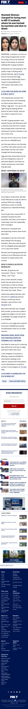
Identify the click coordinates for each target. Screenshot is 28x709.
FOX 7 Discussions (17, 607)
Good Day (16, 572)
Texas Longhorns (5, 643)
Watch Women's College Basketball (5, 677)
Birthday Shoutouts (15, 574)
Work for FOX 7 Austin (5, 627)
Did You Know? (16, 631)
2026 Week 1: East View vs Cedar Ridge (8, 523)
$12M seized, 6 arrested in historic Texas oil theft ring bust (17, 470)
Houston (4, 305)
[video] (23, 517)
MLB (2, 647)
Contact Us (4, 619)
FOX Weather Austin (4, 601)
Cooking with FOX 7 (17, 579)
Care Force (15, 604)
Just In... (3, 421)
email (20, 692)
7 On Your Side (16, 597)
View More (23, 421)
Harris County (19, 74)
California (13, 297)
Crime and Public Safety (17, 381)
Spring (18, 202)
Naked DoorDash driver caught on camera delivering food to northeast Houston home (9, 452)
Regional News (16, 642)
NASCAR (3, 648)
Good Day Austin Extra (5, 604)
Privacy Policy (15, 413)
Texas (20, 31)
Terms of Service (15, 414)
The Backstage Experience (4, 611)
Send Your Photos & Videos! (17, 625)
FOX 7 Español (4, 597)
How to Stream (5, 593)
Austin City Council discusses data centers (9, 529)
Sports (3, 641)
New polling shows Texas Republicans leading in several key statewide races (18, 477)
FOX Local (4, 591)
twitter (11, 692)
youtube (17, 692)
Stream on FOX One (4, 655)
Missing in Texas (17, 605)
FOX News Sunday (5, 584)
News (3, 572)
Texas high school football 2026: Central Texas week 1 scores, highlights (8, 425)
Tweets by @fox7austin (6, 565)
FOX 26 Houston (14, 31)
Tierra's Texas (4, 595)
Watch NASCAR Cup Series (5, 667)
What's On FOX (5, 618)
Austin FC (3, 645)
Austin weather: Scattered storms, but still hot (9, 543)
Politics (3, 579)
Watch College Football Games (5, 661)
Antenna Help (4, 637)
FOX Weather (16, 629)
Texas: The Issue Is (17, 601)
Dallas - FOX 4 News (16, 645)
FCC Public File (4, 633)
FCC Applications (5, 635)
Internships (3, 629)
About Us (4, 616)
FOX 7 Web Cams (17, 627)
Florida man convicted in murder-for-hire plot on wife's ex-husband (9, 437)
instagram (14, 692)
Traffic (2, 576)
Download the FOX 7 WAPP (17, 621)
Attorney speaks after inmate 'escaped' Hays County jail (8, 536)
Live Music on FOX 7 (17, 583)
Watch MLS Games (4, 683)
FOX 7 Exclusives (16, 592)
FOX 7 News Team (5, 624)
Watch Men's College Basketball (5, 673)
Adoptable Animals (17, 585)
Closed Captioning (5, 631)
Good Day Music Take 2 (5, 607)
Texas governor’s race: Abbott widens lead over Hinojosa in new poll (18, 463)
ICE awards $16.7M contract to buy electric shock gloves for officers (9, 444)
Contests (15, 587)
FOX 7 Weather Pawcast (16, 618)
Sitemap (3, 586)
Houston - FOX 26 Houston (17, 648)
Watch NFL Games (5, 658)
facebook (8, 692)
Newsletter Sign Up (5, 622)
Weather (16, 616)
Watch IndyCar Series (4, 670)
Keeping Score (16, 577)
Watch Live (21, 2)
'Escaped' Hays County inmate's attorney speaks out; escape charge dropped (9, 431)
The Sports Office (5, 599)
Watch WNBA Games (4, 680)
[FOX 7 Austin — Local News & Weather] (5, 2)
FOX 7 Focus (16, 599)
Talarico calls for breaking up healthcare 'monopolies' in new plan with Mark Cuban (18, 484)
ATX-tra (15, 609)
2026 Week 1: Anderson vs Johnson (9, 515)
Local (2, 574)
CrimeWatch (16, 595)
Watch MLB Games (4, 664)
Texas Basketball (5, 650)
